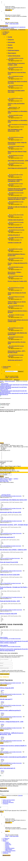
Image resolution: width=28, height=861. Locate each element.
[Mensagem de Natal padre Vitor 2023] (18, 86)
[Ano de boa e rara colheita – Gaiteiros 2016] (10, 546)
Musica (10, 45)
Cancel (2, 443)
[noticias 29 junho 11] (18, 231)
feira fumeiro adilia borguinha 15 (10, 710)
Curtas (10, 37)
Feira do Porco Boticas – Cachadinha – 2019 (15, 180)
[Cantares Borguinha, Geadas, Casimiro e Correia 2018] (18, 185)
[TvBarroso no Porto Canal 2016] (11, 570)
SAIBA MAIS (3, 788)
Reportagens (12, 53)
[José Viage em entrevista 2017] (18, 164)
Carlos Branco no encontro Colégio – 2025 (16, 64)
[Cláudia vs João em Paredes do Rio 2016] (18, 203)
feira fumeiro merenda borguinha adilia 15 (13, 757)
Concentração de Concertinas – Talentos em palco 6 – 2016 (17, 198)
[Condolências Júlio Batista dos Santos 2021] (18, 329)
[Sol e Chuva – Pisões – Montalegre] (18, 268)
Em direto (5, 33)
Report (2, 476)
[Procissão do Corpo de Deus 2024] (18, 68)
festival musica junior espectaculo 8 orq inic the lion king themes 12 (14, 649)
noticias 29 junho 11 (14, 235)
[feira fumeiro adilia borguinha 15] (10, 705)
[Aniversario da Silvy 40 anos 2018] (18, 338)
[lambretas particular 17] (18, 356)
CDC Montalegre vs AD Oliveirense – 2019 (15, 130)
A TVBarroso (6, 32)
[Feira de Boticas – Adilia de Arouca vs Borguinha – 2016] (11, 728)
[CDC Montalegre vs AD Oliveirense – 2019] (18, 125)
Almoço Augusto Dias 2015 (8, 613)
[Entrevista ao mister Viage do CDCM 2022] (18, 138)
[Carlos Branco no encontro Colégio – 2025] (18, 59)
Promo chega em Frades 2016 (17, 281)
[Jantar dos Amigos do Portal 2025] (18, 289)
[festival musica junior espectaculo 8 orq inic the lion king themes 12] (10, 646)
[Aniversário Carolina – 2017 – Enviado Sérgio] (18, 347)
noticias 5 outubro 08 (14, 242)
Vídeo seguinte (4, 645)
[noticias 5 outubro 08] (18, 238)
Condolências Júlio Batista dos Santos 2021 (13, 500)
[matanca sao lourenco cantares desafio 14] (11, 740)
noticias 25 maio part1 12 (15, 227)
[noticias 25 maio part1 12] (18, 223)
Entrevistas (11, 42)
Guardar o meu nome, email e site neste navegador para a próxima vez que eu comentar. (12, 671)
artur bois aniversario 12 (7, 768)
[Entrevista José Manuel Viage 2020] (18, 147)
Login (6, 23)
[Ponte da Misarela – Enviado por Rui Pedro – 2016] (10, 583)
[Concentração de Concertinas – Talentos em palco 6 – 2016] (18, 194)
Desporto (11, 39)
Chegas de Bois (7, 366)
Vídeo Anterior (4, 637)
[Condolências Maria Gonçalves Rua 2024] (18, 77)
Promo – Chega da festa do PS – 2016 (11, 721)
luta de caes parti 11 (6, 699)
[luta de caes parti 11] (11, 694)
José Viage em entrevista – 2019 (18, 160)
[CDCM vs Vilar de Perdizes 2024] (18, 99)
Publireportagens (13, 50)
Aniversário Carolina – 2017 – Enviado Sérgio (17, 351)
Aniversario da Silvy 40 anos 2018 (10, 512)
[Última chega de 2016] (10, 682)
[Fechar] (0, 401)
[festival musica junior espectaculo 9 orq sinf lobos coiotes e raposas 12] (10, 638)
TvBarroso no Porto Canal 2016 (9, 574)
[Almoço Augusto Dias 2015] (11, 609)
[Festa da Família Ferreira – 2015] (11, 597)
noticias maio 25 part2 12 (15, 220)
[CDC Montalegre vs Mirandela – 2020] (12, 107)
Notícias (10, 47)
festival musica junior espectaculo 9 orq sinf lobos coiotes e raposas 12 (14, 641)
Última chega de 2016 (7, 688)
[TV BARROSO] (12, 27)
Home (1, 381)
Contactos (5, 367)
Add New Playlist (6, 494)
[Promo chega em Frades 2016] (18, 277)
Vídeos (4, 34)
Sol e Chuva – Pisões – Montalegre (14, 272)
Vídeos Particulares (14, 56)
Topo (1, 811)
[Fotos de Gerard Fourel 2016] (10, 558)
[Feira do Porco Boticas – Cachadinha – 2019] (18, 175)
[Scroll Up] (1, 401)
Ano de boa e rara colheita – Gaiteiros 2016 (13, 549)
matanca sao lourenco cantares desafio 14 (13, 745)
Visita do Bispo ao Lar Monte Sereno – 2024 (17, 302)
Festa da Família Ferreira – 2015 (10, 601)
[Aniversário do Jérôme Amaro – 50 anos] (18, 307)
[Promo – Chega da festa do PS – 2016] (18, 259)
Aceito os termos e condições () (12, 795)
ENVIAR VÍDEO (4, 26)
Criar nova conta (14, 23)
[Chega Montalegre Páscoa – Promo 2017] (18, 250)
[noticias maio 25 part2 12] (18, 216)
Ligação (20, 795)
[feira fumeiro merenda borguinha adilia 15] (11, 752)
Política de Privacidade (9, 800)
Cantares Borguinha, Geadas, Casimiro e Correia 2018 (17, 189)
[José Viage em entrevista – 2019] (18, 156)
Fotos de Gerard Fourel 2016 (9, 562)
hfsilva (2, 690)
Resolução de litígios (8, 802)
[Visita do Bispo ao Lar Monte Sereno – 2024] (18, 298)
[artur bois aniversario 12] (11, 763)
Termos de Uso (7, 801)
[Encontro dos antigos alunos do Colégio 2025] (18, 316)
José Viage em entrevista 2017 (17, 168)
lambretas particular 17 (15, 360)
